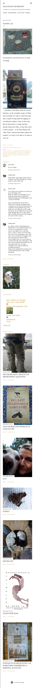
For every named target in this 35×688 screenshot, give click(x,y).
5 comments (10, 380)
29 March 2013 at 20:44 (14, 183)
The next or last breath (15, 302)
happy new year (10, 613)
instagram (12, 13)
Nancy (10, 188)
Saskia (10, 175)
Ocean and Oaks (13, 315)
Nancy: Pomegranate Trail (16, 306)
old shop (20, 13)
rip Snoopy (8, 561)
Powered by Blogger (19, 682)
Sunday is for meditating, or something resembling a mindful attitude (17, 665)
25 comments (10, 514)
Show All (6, 325)
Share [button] (4, 145)
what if (19, 147)
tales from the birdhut (13, 6)
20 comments (11, 432)
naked (6, 511)
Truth (8, 322)
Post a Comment (8, 258)
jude (9, 164)
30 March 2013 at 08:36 (14, 254)
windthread (10, 320)
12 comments (10, 616)
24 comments (10, 481)
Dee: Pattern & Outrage (15, 300)
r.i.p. (5, 478)
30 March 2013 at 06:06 (14, 218)
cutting (11, 147)
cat (7, 147)
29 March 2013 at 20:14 (14, 170)
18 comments (10, 564)
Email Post (10, 145)
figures (15, 147)
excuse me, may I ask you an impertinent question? (16, 375)
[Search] (31, 3)
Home (5, 13)
